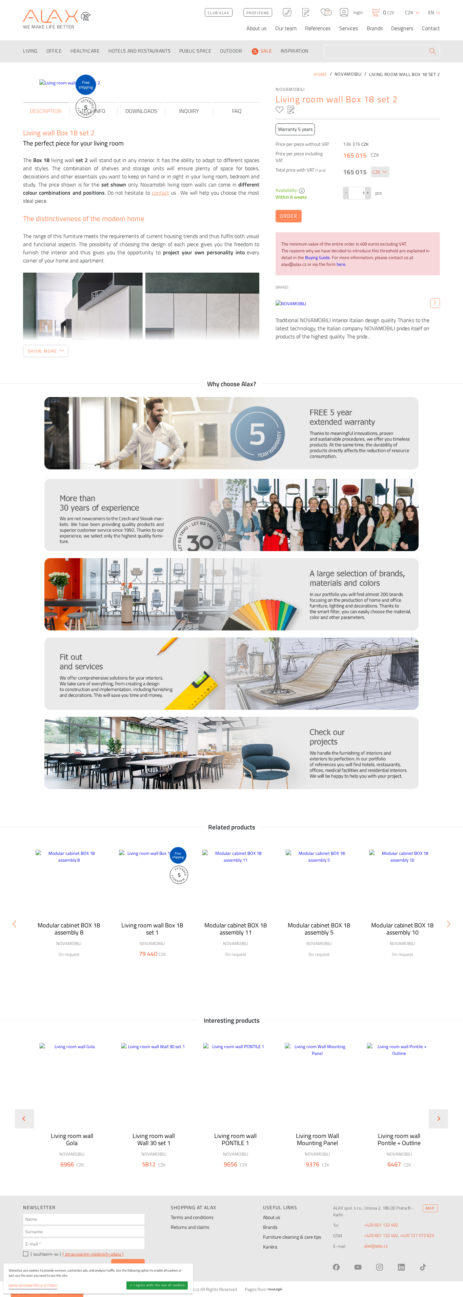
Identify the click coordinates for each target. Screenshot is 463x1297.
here (341, 264)
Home (320, 74)
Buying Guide (317, 257)
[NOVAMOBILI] (435, 303)
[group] (67, 1113)
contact (160, 193)
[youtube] (358, 1267)
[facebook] (336, 1267)
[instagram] (379, 1267)
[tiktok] (423, 1267)
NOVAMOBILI (290, 89)
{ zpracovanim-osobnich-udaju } (93, 1254)
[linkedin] (401, 1267)
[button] (87, 1175)
